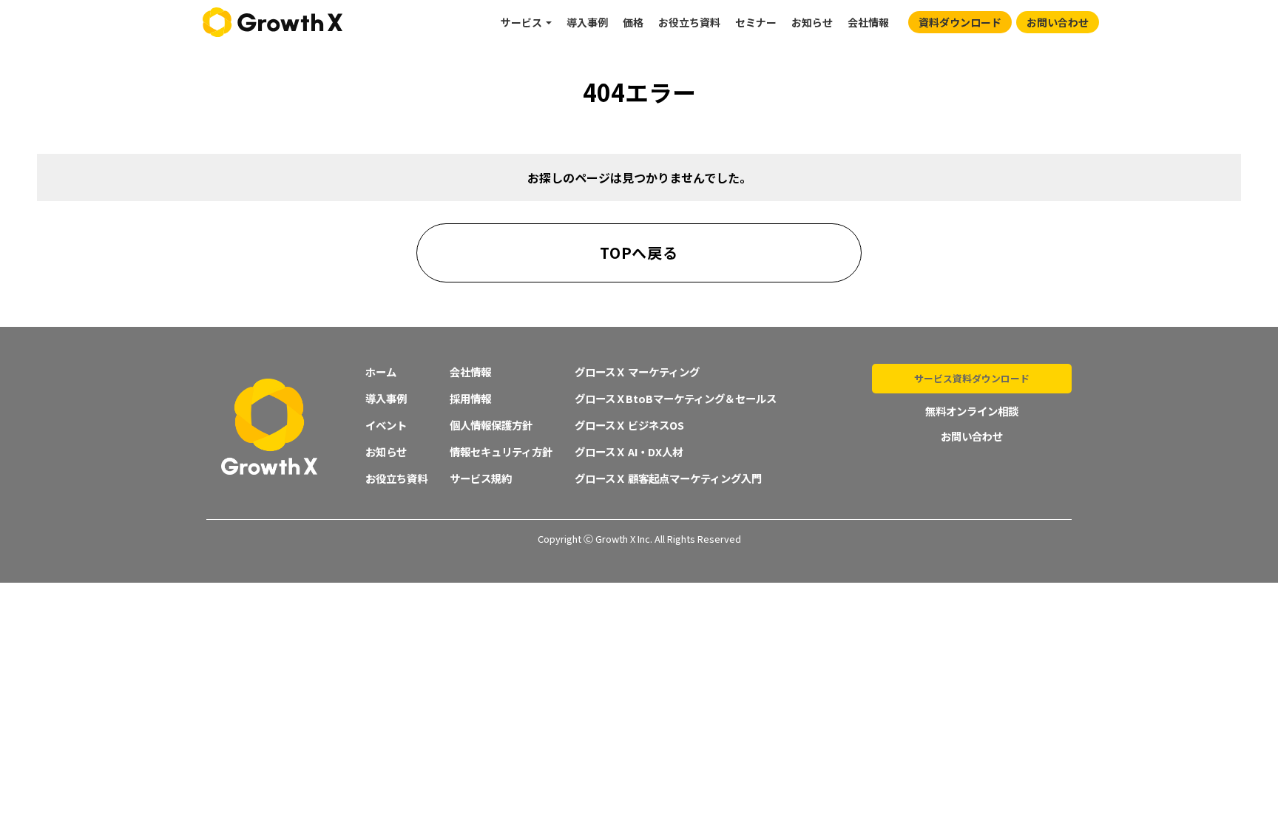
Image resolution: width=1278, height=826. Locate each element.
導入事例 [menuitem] (587, 22)
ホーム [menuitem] (380, 371)
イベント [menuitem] (386, 425)
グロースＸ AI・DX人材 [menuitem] (629, 451)
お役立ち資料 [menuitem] (689, 22)
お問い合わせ (1058, 22)
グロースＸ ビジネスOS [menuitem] (629, 425)
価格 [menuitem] (633, 22)
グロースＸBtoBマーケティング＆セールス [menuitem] (676, 398)
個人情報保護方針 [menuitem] (491, 425)
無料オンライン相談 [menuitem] (971, 411)
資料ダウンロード (960, 22)
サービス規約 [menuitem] (481, 478)
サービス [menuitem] (521, 22)
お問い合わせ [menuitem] (972, 436)
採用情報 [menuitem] (470, 398)
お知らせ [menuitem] (812, 22)
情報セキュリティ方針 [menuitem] (501, 451)
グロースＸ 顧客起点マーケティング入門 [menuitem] (668, 478)
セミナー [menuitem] (756, 22)
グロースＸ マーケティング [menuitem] (637, 371)
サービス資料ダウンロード (972, 378)
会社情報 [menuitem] (868, 22)
